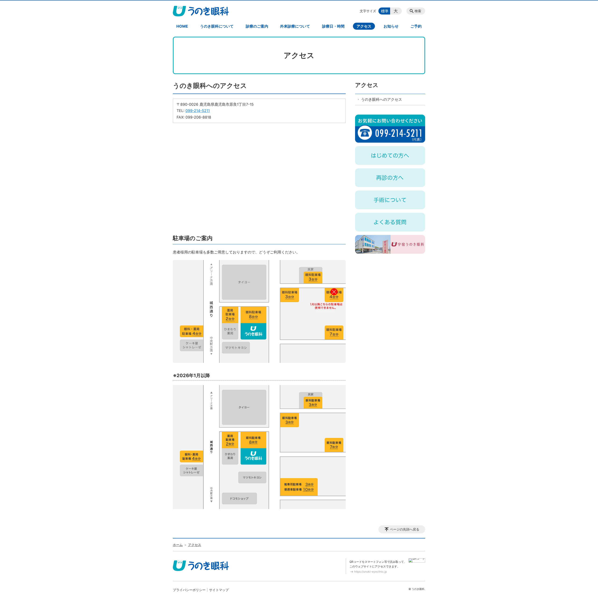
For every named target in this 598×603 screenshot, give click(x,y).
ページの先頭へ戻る (404, 529)
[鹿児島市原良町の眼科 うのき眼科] (201, 11)
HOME (182, 26)
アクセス (363, 26)
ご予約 (416, 26)
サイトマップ (219, 590)
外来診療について (295, 26)
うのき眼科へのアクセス (381, 99)
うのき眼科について (217, 26)
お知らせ (391, 26)
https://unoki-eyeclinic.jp (370, 571)
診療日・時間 (333, 26)
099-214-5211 (197, 110)
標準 (384, 11)
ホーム (178, 545)
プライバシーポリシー (189, 590)
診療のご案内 (257, 26)
